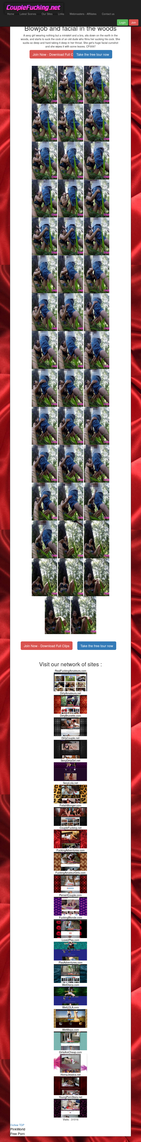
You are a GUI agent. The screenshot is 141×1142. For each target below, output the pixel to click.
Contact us (108, 14)
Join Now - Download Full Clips (55, 54)
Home (10, 14)
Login (122, 22)
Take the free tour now (92, 54)
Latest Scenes (28, 14)
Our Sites (47, 14)
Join (133, 22)
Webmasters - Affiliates (83, 14)
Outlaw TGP (17, 1125)
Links (61, 14)
